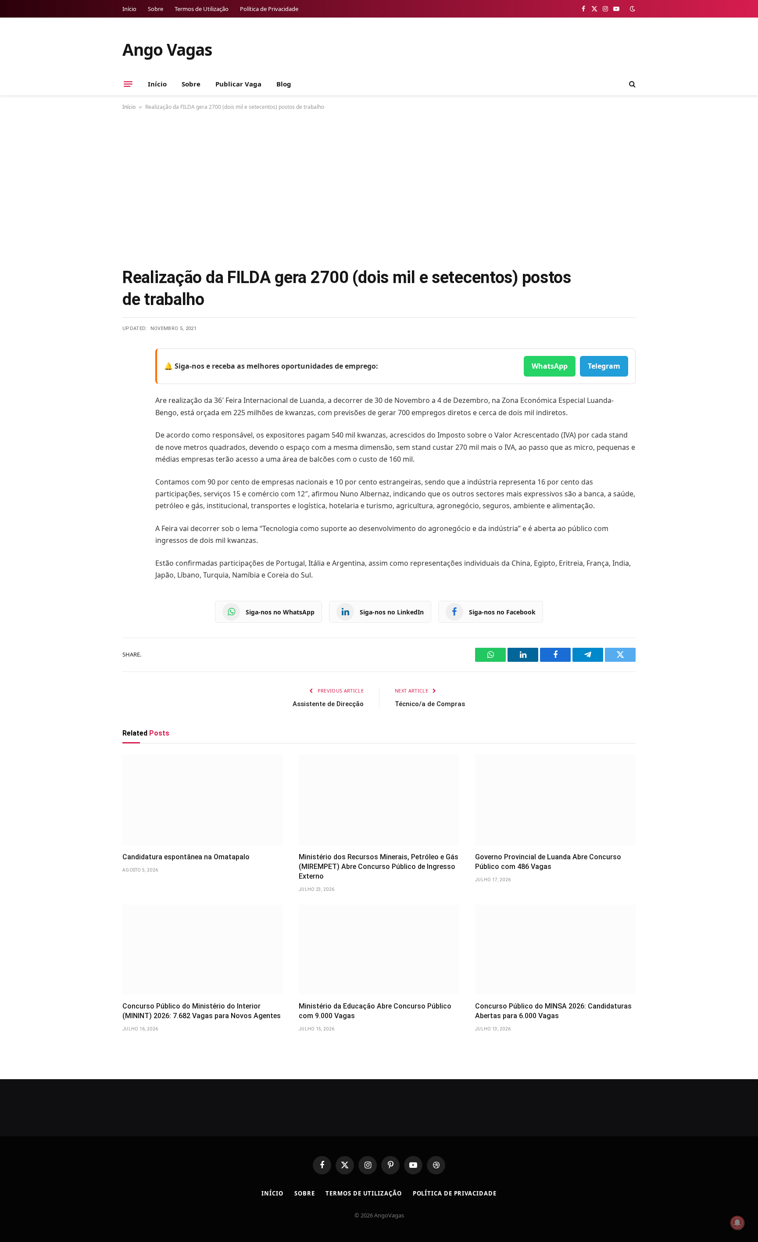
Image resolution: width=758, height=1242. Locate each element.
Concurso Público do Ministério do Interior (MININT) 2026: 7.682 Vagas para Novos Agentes (201, 1011)
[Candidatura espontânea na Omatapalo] (202, 800)
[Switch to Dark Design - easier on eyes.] (632, 9)
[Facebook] (131, 377)
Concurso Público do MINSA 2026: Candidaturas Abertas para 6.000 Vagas (553, 1011)
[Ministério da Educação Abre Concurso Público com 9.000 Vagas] (379, 950)
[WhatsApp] (131, 467)
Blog (283, 83)
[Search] (631, 84)
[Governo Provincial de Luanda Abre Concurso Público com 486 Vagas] (555, 800)
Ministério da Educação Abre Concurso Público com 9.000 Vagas (375, 1011)
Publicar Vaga (238, 83)
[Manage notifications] (737, 1223)
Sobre (155, 9)
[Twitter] (131, 400)
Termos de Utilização (202, 9)
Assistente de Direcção (328, 704)
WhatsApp (550, 366)
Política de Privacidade (269, 9)
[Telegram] (131, 444)
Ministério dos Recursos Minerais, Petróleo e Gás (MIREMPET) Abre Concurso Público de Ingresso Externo (378, 866)
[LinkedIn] (131, 422)
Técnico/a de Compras (430, 704)
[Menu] (128, 83)
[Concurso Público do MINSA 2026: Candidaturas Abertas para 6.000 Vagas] (555, 950)
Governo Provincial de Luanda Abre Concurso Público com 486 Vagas (548, 862)
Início (129, 9)
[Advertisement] (379, 187)
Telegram (604, 366)
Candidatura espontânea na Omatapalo (186, 857)
